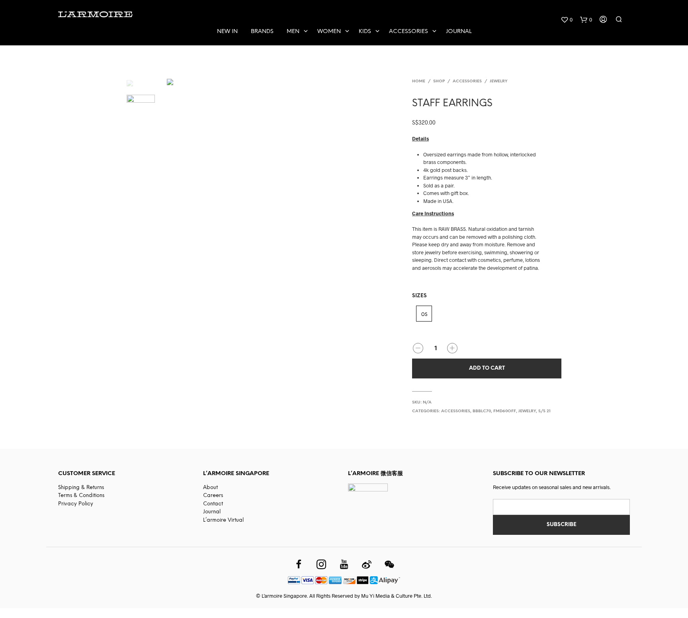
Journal (458, 32)
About (210, 487)
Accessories (408, 32)
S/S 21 (544, 411)
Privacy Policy (75, 504)
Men (293, 32)
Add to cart (487, 368)
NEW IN (227, 32)
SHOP (439, 81)
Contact (213, 504)
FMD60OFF (504, 411)
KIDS (365, 32)
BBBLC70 (482, 411)
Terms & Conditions (81, 495)
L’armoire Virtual (223, 520)
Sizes (419, 295)
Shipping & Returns (81, 487)
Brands (262, 32)
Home (418, 81)
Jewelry (499, 81)
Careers (213, 495)
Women (329, 32)
